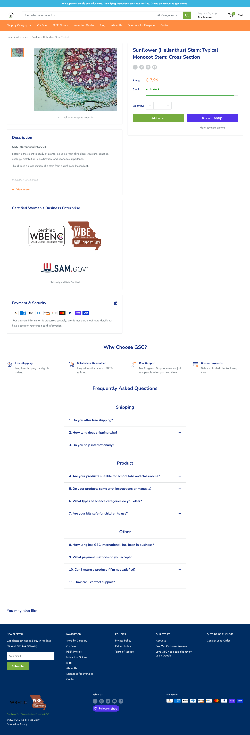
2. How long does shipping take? (93, 432)
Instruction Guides (84, 25)
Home (10, 37)
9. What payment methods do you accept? (100, 557)
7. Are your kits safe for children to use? (98, 513)
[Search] (187, 15)
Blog (102, 25)
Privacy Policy (123, 641)
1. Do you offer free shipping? (91, 420)
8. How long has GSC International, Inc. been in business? (111, 545)
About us (161, 641)
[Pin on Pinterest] (141, 67)
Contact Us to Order (218, 641)
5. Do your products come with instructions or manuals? (110, 488)
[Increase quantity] (167, 105)
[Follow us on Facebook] (95, 701)
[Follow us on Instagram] (101, 701)
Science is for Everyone (141, 25)
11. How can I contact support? (92, 582)
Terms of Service (124, 652)
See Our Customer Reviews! (172, 646)
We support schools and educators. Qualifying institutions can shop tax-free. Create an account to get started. (125, 3)
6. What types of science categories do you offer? (105, 501)
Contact (165, 25)
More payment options (212, 128)
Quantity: (138, 106)
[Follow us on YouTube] (114, 701)
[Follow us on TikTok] (121, 701)
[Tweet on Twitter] (148, 67)
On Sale (42, 25)
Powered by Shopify (17, 724)
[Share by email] (154, 67)
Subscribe (18, 666)
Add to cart (158, 118)
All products (22, 37)
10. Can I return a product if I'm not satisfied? (102, 569)
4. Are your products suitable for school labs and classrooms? (114, 476)
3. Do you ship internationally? (91, 445)
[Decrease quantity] (149, 105)
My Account (205, 17)
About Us (116, 25)
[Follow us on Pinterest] (108, 701)
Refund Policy (123, 646)
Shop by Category (17, 25)
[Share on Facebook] (135, 67)
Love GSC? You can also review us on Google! (174, 653)
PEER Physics (60, 25)
